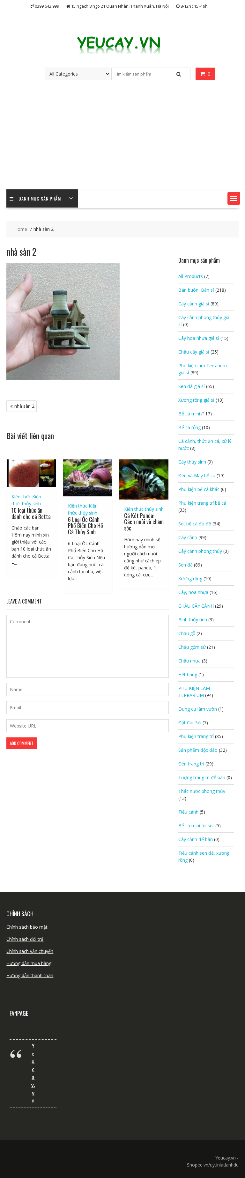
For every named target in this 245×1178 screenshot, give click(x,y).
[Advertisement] (122, 141)
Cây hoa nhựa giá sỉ (198, 338)
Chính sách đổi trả (24, 939)
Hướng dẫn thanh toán (29, 975)
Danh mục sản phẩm (40, 198)
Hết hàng (187, 674)
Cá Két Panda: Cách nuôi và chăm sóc (144, 521)
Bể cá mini (189, 414)
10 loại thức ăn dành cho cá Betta (31, 513)
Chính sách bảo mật (27, 927)
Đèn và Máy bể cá (196, 475)
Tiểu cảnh (188, 812)
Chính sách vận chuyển (29, 951)
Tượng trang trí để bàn (201, 777)
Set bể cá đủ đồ (194, 524)
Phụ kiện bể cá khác (198, 489)
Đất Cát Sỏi (189, 723)
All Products (190, 276)
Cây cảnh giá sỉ (193, 304)
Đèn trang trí (191, 764)
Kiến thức (21, 497)
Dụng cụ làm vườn (197, 709)
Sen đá (185, 565)
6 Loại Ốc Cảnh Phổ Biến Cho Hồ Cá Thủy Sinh (85, 525)
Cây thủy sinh (192, 462)
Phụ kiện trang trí (196, 736)
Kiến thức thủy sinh (144, 509)
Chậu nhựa (189, 661)
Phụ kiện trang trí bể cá (202, 503)
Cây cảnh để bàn (195, 839)
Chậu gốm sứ (192, 647)
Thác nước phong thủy (201, 791)
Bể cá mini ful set (196, 826)
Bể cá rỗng (189, 427)
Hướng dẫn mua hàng (28, 963)
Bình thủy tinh (192, 620)
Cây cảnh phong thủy (200, 551)
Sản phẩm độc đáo (198, 750)
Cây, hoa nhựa (193, 592)
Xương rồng (190, 578)
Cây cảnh (187, 537)
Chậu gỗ (186, 633)
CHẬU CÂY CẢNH (196, 606)
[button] (233, 198)
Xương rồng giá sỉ (196, 400)
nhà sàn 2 (24, 406)
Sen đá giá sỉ (191, 386)
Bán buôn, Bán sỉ (196, 290)
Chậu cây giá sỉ (193, 352)
